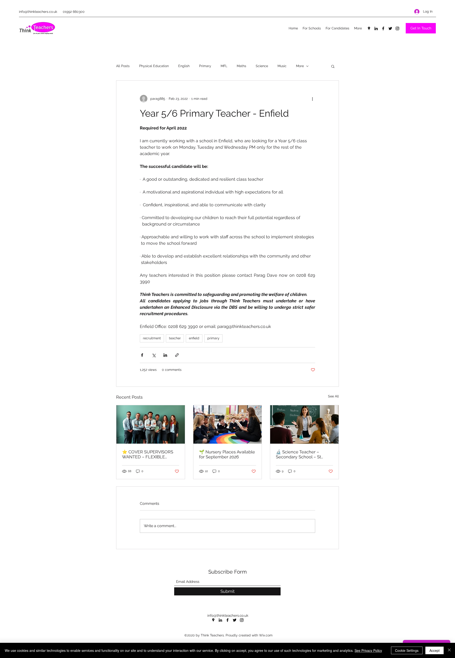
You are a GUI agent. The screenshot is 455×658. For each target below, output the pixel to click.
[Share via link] (177, 355)
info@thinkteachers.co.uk (38, 12)
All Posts (123, 66)
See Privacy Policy (368, 650)
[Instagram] (397, 28)
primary (213, 338)
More (300, 66)
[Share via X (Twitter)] (153, 355)
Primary (205, 66)
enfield (194, 338)
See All (333, 396)
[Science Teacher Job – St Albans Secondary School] (304, 424)
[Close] (449, 650)
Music (282, 66)
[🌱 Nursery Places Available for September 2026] (227, 424)
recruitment (152, 338)
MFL (224, 66)
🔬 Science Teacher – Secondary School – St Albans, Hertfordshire (298, 454)
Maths (241, 66)
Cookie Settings (407, 650)
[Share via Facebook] (142, 355)
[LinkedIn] (376, 28)
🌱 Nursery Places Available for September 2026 (227, 454)
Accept (434, 650)
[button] (333, 66)
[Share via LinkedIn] (165, 355)
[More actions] (312, 98)
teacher (175, 338)
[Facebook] (383, 28)
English (184, 66)
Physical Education (154, 66)
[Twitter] (390, 28)
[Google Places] (369, 28)
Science (262, 66)
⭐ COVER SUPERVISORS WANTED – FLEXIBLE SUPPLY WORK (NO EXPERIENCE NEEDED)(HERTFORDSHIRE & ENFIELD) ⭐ (147, 454)
